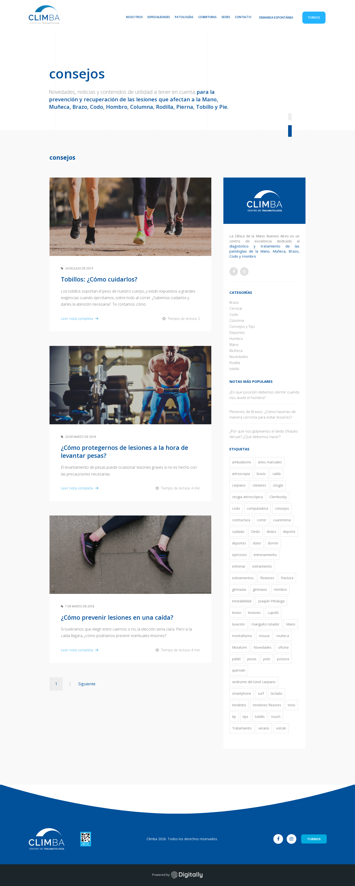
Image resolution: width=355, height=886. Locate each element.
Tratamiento (242, 728)
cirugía (278, 485)
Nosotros (134, 17)
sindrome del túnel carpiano (254, 682)
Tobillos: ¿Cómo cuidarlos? (99, 279)
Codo (233, 314)
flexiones (267, 578)
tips (245, 716)
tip (234, 716)
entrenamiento (265, 554)
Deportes (237, 332)
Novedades (238, 356)
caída (276, 473)
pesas (251, 659)
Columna (236, 320)
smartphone (241, 693)
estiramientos (243, 578)
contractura (241, 520)
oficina (283, 647)
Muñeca (235, 350)
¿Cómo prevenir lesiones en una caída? (117, 617)
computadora (257, 508)
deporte (289, 531)
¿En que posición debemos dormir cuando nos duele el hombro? (264, 395)
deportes (239, 543)
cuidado (238, 531)
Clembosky (278, 497)
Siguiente (86, 684)
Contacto (243, 17)
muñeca (283, 635)
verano (263, 728)
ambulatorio (241, 462)
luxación (238, 624)
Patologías (184, 17)
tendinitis (239, 705)
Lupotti (273, 612)
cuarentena (282, 520)
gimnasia (239, 589)
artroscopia (241, 473)
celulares (259, 485)
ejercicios (239, 554)
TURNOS (314, 839)
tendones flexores (267, 705)
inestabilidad (241, 601)
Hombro (236, 338)
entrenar (238, 566)
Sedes (225, 17)
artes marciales (270, 462)
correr (261, 520)
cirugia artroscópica (247, 497)
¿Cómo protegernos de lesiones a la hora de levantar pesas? (124, 451)
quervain (238, 670)
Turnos (314, 17)
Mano (234, 344)
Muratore (239, 647)
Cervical (235, 308)
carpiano (239, 485)
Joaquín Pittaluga (271, 601)
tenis (291, 705)
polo (266, 659)
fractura (287, 578)
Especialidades (159, 17)
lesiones (254, 612)
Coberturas (207, 17)
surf (261, 693)
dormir (273, 543)
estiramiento (262, 566)
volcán (281, 728)
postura (283, 659)
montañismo (242, 635)
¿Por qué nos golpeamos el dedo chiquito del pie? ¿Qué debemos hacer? (263, 434)
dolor (257, 543)
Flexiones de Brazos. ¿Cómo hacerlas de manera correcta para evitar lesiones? (262, 414)
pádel (236, 659)
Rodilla (234, 362)
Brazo (234, 302)
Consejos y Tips (242, 326)
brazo (261, 473)
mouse (264, 635)
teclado (276, 693)
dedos (271, 531)
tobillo (234, 368)
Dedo (255, 531)
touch (275, 716)
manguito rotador (265, 624)
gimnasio (260, 589)
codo (236, 508)
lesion (236, 612)
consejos (282, 508)
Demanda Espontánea (276, 17)
